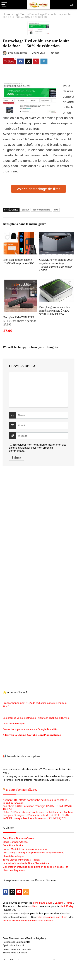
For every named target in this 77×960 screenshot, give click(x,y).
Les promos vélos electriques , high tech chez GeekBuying (36, 717)
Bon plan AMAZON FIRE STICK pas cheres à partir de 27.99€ (19, 321)
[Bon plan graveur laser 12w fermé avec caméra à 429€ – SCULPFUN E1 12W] (56, 281)
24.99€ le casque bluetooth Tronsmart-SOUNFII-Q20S (34, 818)
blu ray (25, 210)
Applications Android (13, 945)
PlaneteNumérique (13, 856)
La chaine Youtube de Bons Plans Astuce (26, 863)
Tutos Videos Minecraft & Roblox (21, 859)
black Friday (66, 906)
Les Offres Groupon (14, 723)
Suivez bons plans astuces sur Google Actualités (30, 729)
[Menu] (4, 4)
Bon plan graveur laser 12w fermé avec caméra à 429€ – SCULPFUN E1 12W (55, 311)
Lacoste (59, 902)
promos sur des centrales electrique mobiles (28, 920)
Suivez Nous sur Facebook (17, 949)
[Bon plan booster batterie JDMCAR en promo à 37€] (20, 234)
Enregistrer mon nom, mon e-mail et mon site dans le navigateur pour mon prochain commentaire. (37, 447)
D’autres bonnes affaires (21, 789)
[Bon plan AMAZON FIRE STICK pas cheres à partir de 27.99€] (20, 281)
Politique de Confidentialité (16, 942)
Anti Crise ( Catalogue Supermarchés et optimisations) (33, 852)
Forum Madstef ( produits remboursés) (25, 849)
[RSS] (26, 892)
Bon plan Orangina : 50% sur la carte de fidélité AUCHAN (36, 815)
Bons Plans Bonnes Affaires (18, 838)
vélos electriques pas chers (51, 917)
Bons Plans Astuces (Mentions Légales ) (24, 938)
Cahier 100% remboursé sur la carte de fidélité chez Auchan (38, 812)
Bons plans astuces (17, 53)
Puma (69, 902)
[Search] (71, 4)
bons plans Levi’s (42, 902)
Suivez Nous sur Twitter (15, 952)
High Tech (19, 14)
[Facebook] (5, 892)
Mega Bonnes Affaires (15, 841)
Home (6, 14)
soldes (33, 906)
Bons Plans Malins (13, 845)
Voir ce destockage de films (38, 189)
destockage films (41, 210)
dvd (56, 210)
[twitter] (12, 892)
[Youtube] (19, 892)
